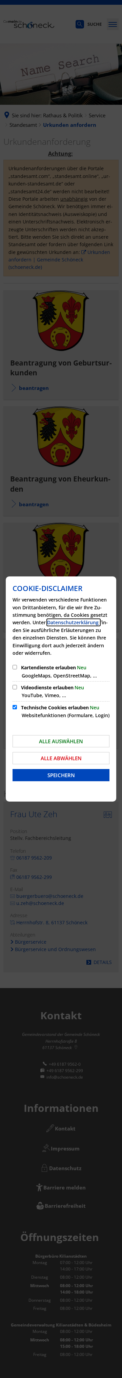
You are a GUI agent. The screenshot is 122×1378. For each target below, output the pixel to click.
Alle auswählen (61, 741)
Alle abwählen (61, 758)
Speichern (61, 775)
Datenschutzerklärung (73, 622)
